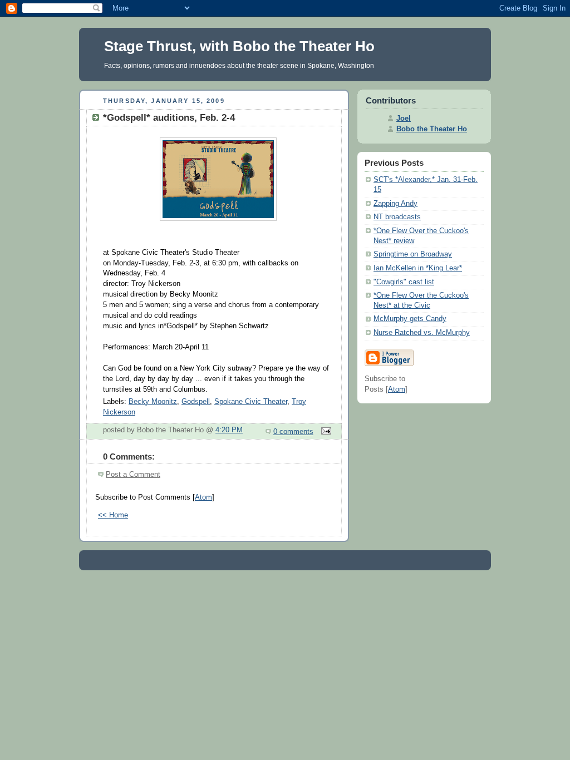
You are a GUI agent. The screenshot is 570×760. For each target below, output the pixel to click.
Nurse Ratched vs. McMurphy (422, 333)
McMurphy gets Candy (410, 319)
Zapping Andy (395, 204)
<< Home (113, 515)
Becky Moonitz (153, 402)
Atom (203, 497)
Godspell (195, 402)
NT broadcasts (397, 217)
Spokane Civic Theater (250, 402)
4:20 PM (229, 430)
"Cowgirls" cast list (404, 282)
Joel (403, 118)
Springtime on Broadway (413, 254)
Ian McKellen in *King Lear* (418, 268)
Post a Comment (133, 474)
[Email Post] (324, 432)
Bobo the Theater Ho (431, 129)
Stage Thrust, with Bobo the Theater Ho (239, 46)
